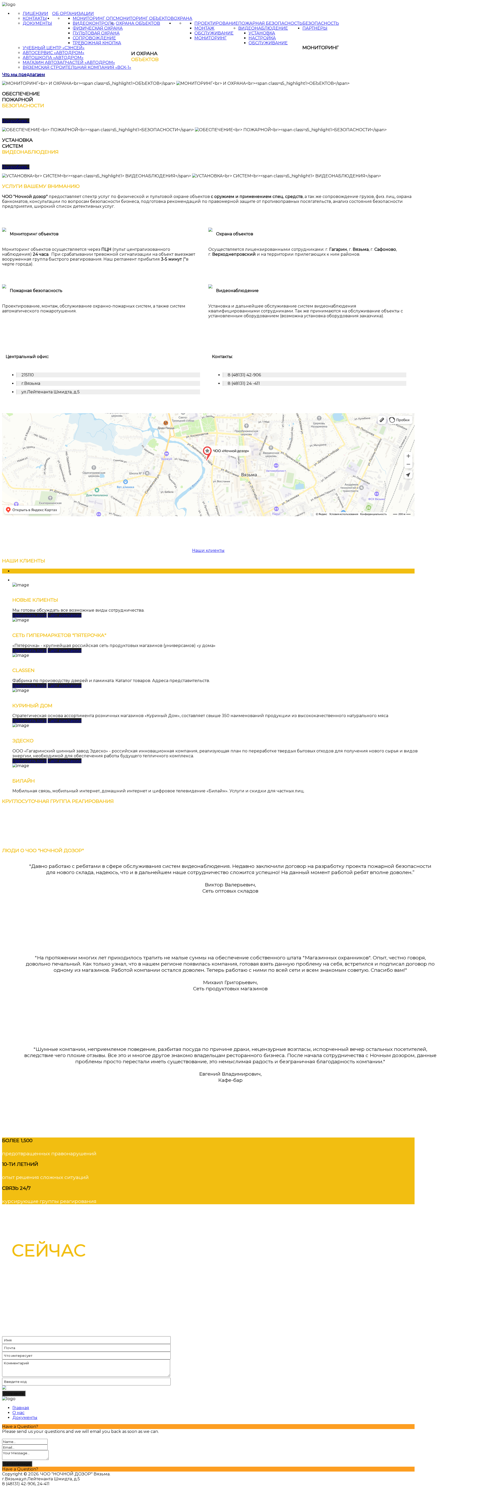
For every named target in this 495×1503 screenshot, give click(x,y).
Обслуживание (214, 33)
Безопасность (320, 23)
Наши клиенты (208, 550)
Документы (37, 23)
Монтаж (204, 28)
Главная (20, 1407)
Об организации (73, 13)
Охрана (183, 18)
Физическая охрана (98, 28)
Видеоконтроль (93, 23)
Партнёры (314, 28)
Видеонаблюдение (263, 28)
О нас (18, 1412)
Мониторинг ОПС (94, 18)
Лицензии (35, 13)
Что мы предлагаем (23, 74)
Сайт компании (64, 615)
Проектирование (216, 23)
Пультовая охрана (96, 33)
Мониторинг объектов (145, 18)
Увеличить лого (29, 615)
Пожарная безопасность (270, 23)
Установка (262, 33)
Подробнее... (15, 120)
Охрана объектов (138, 23)
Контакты (35, 18)
